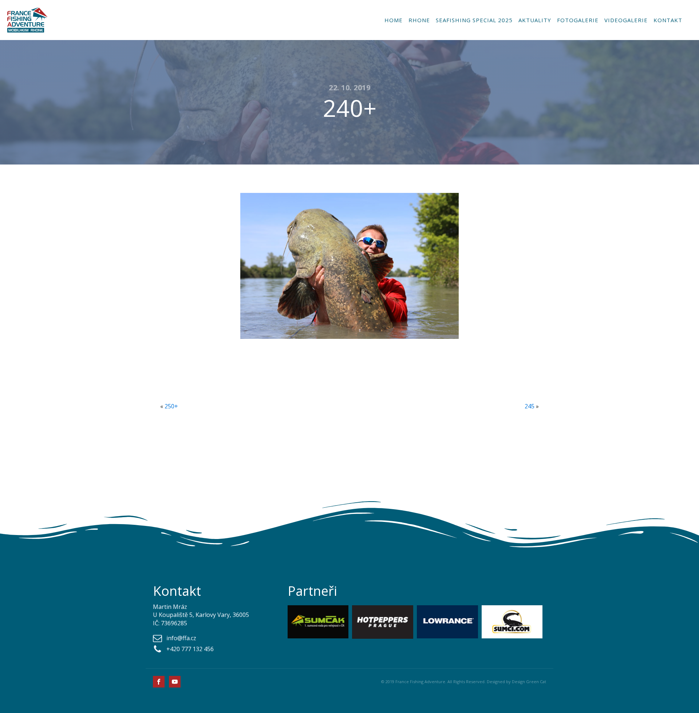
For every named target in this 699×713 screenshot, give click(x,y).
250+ (171, 406)
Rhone (419, 20)
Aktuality (534, 20)
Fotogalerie (578, 20)
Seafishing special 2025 (474, 20)
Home (393, 20)
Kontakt (667, 20)
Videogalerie (626, 20)
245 (529, 406)
